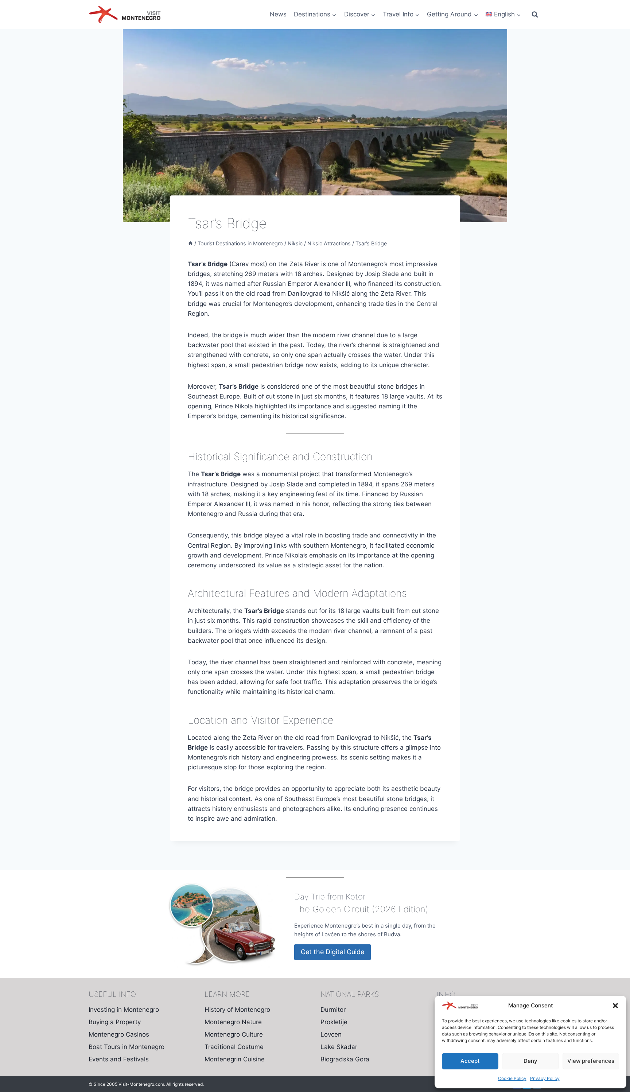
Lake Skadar (338, 1046)
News (278, 14)
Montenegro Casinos (119, 1034)
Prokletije (333, 1022)
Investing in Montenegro (124, 1009)
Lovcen (331, 1034)
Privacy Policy (545, 1078)
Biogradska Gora (344, 1059)
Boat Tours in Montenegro (126, 1046)
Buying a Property (115, 1022)
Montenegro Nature (233, 1022)
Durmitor (333, 1009)
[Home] (190, 243)
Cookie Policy (512, 1078)
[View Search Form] (534, 14)
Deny (530, 1060)
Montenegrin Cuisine (235, 1059)
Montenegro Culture (234, 1034)
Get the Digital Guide (332, 952)
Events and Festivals (119, 1059)
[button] (615, 1005)
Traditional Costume (234, 1046)
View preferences (590, 1060)
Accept (470, 1060)
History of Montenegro (237, 1009)
